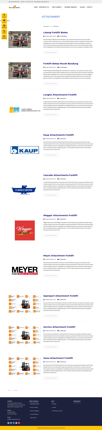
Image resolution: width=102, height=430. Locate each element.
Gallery (82, 7)
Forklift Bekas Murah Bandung (60, 63)
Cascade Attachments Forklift (60, 175)
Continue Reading (51, 52)
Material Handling (71, 7)
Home (35, 7)
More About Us (44, 7)
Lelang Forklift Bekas (55, 32)
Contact (89, 7)
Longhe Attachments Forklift (60, 94)
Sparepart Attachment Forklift (60, 296)
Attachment (63, 98)
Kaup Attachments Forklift (58, 135)
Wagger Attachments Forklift (60, 215)
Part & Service (56, 7)
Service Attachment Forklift (59, 327)
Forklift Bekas (63, 36)
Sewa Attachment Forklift (58, 358)
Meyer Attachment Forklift (58, 255)
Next (16, 390)
